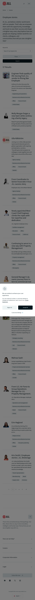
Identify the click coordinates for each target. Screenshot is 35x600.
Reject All (9, 307)
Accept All (25, 307)
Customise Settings (17, 313)
